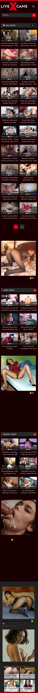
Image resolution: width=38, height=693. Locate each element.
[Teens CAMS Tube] (15, 6)
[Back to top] (31, 687)
